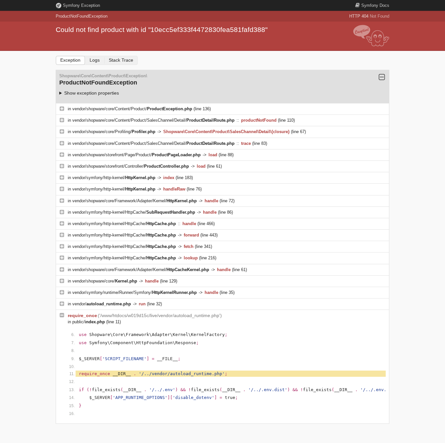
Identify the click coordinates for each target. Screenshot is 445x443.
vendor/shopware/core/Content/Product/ (132, 108)
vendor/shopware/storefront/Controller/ (130, 166)
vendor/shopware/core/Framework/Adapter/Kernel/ (134, 200)
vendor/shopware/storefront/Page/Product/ (136, 154)
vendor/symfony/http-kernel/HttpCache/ (133, 212)
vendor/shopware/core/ (104, 281)
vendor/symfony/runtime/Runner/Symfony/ (134, 292)
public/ (88, 321)
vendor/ (101, 303)
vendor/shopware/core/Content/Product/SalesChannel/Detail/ (153, 120)
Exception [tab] (70, 60)
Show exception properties (91, 93)
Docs (375, 5)
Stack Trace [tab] (121, 60)
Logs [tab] (95, 60)
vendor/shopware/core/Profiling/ (113, 131)
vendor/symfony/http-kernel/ (113, 177)
